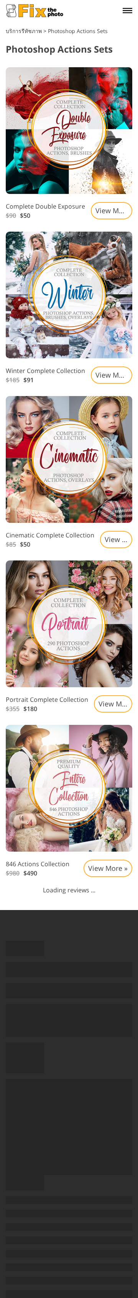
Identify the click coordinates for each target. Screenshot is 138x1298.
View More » (113, 210)
